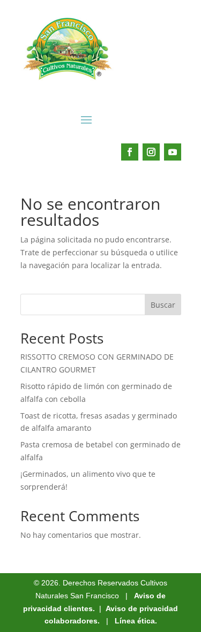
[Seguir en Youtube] (172, 152)
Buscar (163, 305)
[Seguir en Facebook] (129, 152)
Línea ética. (136, 620)
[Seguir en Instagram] (151, 152)
